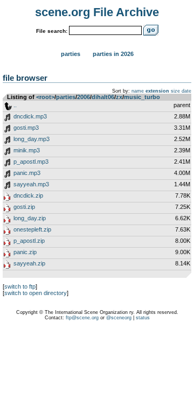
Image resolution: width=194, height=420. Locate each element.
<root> (45, 97)
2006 (83, 97)
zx (119, 97)
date (186, 91)
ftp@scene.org (82, 317)
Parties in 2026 (113, 54)
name (137, 91)
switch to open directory (35, 293)
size (175, 91)
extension (157, 91)
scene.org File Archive (97, 12)
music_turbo (142, 97)
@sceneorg (118, 317)
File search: (51, 31)
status (143, 317)
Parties (70, 54)
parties (65, 97)
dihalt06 (103, 97)
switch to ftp (20, 286)
